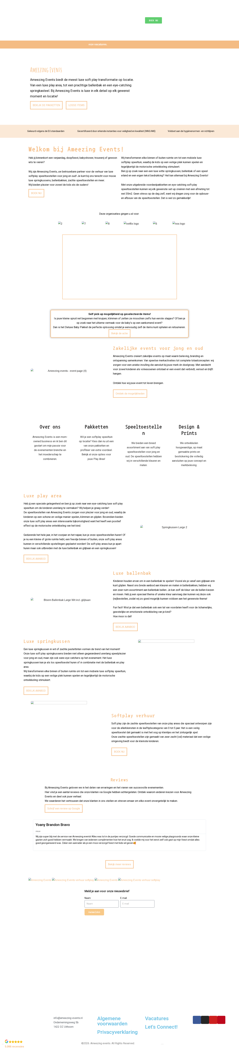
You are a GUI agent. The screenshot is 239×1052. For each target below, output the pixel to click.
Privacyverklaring (117, 1032)
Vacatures (157, 1018)
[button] (45, 223)
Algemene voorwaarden (112, 1021)
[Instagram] (205, 1020)
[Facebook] (197, 1020)
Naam (88, 898)
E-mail (123, 898)
